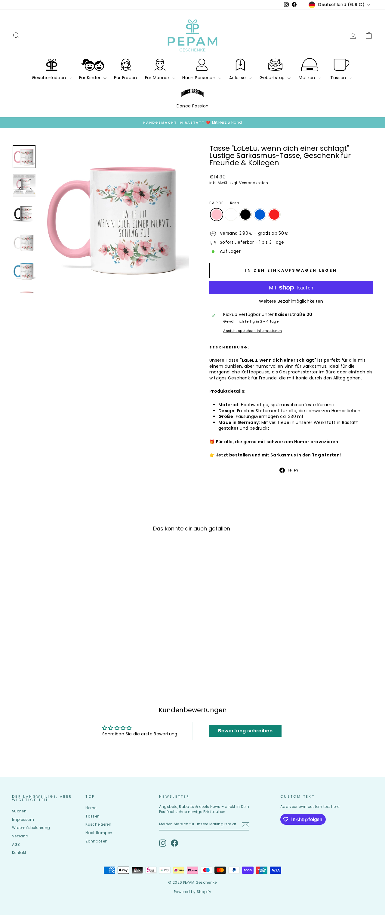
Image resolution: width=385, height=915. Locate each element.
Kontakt (19, 852)
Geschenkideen (49, 78)
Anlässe (238, 78)
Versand (20, 836)
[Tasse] (38, 663)
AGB (16, 844)
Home (90, 807)
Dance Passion (193, 106)
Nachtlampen (98, 832)
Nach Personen (199, 78)
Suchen (19, 811)
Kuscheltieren (98, 824)
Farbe (224, 203)
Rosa (217, 215)
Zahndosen (96, 841)
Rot (274, 215)
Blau (260, 215)
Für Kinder (90, 78)
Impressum (23, 819)
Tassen (338, 78)
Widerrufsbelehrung (31, 827)
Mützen (307, 78)
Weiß (231, 215)
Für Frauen (125, 78)
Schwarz (245, 215)
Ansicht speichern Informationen (252, 331)
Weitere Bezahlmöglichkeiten (291, 301)
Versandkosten (253, 183)
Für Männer (158, 78)
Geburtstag (273, 78)
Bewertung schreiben (245, 730)
